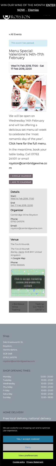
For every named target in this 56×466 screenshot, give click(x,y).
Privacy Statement (34, 462)
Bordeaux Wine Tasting (18, 307)
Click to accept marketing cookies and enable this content (28, 282)
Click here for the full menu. (27, 143)
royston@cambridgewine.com (19, 361)
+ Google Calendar (20, 176)
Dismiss (33, 10)
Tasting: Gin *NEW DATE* (38, 307)
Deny (28, 447)
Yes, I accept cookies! (28, 439)
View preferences (28, 455)
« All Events (15, 34)
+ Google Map (18, 258)
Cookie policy (19, 462)
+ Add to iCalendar (20, 182)
